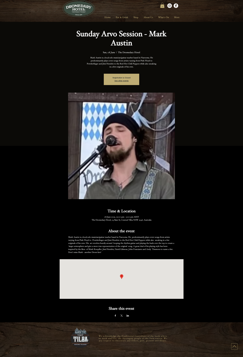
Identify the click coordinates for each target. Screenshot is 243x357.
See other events (122, 81)
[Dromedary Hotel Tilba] (169, 5)
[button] (162, 5)
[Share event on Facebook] (115, 316)
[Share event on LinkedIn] (128, 316)
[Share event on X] (121, 316)
